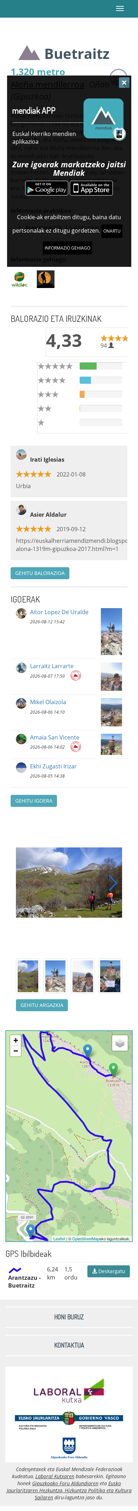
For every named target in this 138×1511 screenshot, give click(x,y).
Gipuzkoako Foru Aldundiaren (65, 1483)
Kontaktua (69, 1345)
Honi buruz (69, 1317)
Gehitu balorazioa (40, 573)
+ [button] (15, 1040)
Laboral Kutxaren (54, 1476)
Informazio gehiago (67, 248)
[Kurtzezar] (87, 1051)
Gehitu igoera (33, 800)
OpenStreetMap (85, 1238)
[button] (113, 883)
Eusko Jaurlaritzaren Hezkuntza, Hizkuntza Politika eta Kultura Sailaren (69, 1490)
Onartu (112, 231)
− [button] (15, 1051)
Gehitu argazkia (42, 1005)
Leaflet (59, 1238)
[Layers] (120, 1043)
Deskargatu (111, 1271)
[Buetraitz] (113, 1070)
